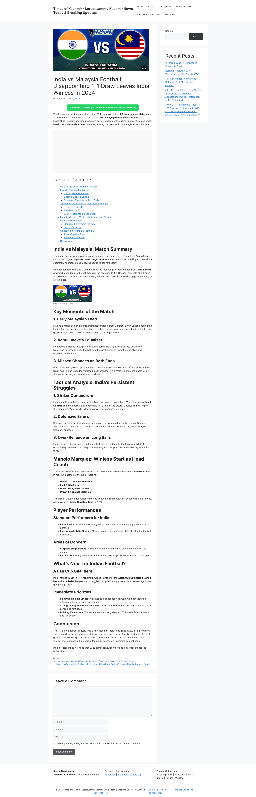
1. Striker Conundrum (75, 207)
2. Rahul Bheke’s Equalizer (77, 196)
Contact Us (153, 789)
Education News (183, 6)
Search (169, 31)
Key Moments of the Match (74, 190)
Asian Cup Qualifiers (74, 234)
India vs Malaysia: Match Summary (78, 186)
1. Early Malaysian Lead (76, 193)
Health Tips (170, 14)
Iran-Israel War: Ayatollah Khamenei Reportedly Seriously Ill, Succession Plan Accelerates (96, 661)
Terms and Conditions (182, 789)
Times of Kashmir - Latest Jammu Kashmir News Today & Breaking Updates (93, 11)
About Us (165, 789)
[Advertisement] (102, 151)
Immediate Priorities (74, 237)
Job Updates (165, 6)
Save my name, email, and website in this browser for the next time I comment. (98, 743)
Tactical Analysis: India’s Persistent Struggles (84, 203)
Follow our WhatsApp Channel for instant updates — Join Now (102, 107)
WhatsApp (135, 774)
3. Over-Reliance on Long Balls (80, 214)
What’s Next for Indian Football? (77, 230)
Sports (59, 658)
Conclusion (66, 241)
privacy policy (155, 793)
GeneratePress (100, 793)
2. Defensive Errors (74, 210)
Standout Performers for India (80, 224)
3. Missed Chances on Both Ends (81, 200)
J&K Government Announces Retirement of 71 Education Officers (180, 82)
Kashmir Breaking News (148, 14)
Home (140, 6)
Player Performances (71, 220)
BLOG (151, 6)
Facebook (110, 774)
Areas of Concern (73, 227)
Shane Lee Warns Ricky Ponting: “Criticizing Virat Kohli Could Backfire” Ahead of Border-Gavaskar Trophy (103, 664)
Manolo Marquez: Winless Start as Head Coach (85, 217)
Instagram (123, 774)
